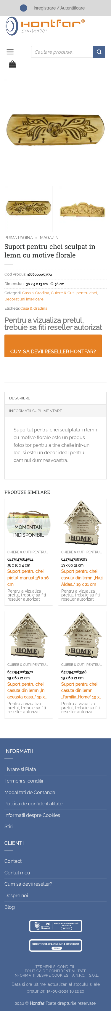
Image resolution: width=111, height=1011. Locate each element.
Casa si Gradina (35, 293)
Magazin (49, 237)
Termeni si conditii (23, 781)
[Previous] (14, 130)
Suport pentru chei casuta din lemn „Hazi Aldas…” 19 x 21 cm (82, 578)
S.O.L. (94, 975)
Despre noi (16, 895)
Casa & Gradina (33, 308)
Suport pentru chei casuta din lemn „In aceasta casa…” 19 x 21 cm (26, 691)
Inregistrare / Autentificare (59, 7)
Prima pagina (18, 237)
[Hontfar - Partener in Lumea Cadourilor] (45, 26)
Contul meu (17, 873)
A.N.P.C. (78, 975)
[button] (10, 51)
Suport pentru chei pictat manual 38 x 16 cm (28, 578)
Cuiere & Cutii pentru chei (74, 293)
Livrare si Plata (20, 769)
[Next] (97, 130)
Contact (13, 861)
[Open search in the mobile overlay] (68, 52)
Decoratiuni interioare (24, 299)
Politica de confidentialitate (33, 804)
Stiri (8, 826)
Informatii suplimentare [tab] (35, 411)
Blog (9, 907)
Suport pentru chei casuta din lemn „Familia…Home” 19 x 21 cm (80, 691)
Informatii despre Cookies (32, 815)
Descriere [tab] (19, 398)
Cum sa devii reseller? (28, 884)
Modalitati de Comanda (29, 792)
